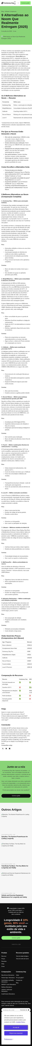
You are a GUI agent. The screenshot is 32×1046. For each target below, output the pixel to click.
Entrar (3, 966)
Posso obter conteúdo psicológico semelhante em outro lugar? (15, 718)
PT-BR (15, 3)
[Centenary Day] (7, 3)
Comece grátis (25, 3)
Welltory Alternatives (6, 987)
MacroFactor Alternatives (7, 975)
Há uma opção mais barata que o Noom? (13, 714)
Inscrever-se (23, 1010)
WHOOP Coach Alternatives (8, 984)
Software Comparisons (10, 11)
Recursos (3, 956)
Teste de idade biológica (22, 956)
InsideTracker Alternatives (8, 994)
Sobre (17, 975)
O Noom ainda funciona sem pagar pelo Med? (14, 716)
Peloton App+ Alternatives (8, 977)
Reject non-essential (16, 1033)
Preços (3, 958)
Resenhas (4, 961)
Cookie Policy (20, 1022)
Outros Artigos (11, 809)
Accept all (16, 1027)
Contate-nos (19, 980)
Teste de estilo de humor (22, 958)
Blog (2, 11)
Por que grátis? (20, 977)
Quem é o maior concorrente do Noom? (12, 712)
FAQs (2, 964)
